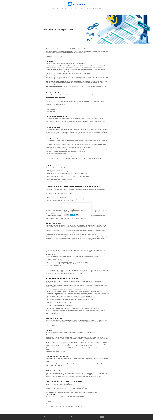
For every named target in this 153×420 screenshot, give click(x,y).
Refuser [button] (77, 214)
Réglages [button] (67, 214)
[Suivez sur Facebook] (101, 417)
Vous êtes (81, 8)
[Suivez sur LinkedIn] (103, 417)
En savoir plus (70, 211)
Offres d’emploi (73, 8)
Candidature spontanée (92, 8)
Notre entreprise (56, 8)
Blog (100, 8)
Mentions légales (58, 416)
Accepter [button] (72, 214)
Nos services (64, 8)
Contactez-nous (48, 416)
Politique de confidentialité (69, 416)
